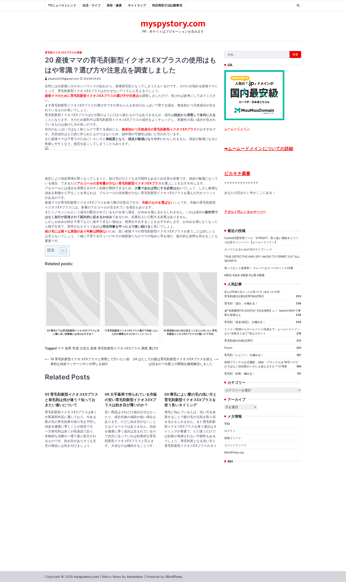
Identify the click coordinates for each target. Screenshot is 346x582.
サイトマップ (137, 5)
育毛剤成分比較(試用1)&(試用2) (244, 296)
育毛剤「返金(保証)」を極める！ (245, 322)
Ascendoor (135, 577)
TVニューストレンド (62, 5)
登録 (227, 423)
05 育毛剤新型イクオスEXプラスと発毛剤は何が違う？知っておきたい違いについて (71, 399)
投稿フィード (232, 438)
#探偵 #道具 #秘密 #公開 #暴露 (244, 275)
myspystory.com (173, 23)
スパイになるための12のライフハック (248, 249)
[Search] (298, 5)
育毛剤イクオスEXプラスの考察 (63, 52)
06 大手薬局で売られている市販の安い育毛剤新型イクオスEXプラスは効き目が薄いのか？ (131, 399)
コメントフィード (235, 445)
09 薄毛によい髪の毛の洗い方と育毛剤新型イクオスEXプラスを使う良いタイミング (190, 399)
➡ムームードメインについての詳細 (258, 148)
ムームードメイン (237, 129)
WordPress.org (234, 452)
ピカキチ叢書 (237, 173)
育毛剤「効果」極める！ (239, 373)
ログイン (229, 430)
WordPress (173, 577)
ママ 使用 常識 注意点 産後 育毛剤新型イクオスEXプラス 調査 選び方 (107, 348)
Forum (228, 347)
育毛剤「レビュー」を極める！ (244, 355)
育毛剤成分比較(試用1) (238, 340)
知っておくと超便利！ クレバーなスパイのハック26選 (258, 268)
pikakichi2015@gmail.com (63, 78)
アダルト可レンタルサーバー (245, 212)
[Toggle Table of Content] (61, 250)
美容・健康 (114, 5)
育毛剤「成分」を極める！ (241, 303)
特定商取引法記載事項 (167, 5)
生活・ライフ (91, 5)
